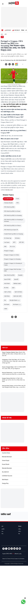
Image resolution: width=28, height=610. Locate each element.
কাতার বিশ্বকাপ (7, 284)
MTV (14, 242)
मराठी (10, 554)
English (4, 554)
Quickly (8, 30)
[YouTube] (9, 548)
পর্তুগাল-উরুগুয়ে (7, 296)
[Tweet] (16, 317)
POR (5, 247)
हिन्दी (7, 554)
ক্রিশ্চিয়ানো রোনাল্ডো (17, 284)
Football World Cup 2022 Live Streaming (13, 234)
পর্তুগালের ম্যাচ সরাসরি (17, 296)
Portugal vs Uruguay (8, 251)
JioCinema (17, 238)
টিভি (19, 534)
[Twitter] (6, 548)
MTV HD (21, 242)
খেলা (5, 34)
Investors (22, 559)
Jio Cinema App (7, 238)
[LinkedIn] (14, 548)
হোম (2, 34)
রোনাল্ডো (5, 309)
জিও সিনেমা (6, 288)
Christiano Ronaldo (8, 203)
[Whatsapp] (13, 64)
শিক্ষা (2, 534)
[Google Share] (19, 65)
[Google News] (17, 548)
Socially (17, 30)
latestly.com (8, 190)
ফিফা (5, 300)
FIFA (17, 203)
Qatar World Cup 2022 (9, 275)
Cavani (17, 199)
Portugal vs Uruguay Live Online (11, 255)
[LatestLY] (13, 4)
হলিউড (19, 531)
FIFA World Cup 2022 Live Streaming (13, 215)
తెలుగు (16, 554)
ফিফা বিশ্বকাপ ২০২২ (17, 305)
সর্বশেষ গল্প (5, 348)
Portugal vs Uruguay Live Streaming (12, 259)
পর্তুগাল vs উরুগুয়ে (7, 292)
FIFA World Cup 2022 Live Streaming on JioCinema (13, 220)
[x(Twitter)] (9, 64)
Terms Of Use (10, 559)
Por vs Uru (12, 247)
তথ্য (2, 531)
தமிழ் (20, 554)
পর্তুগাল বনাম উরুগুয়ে (18, 292)
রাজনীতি (3, 529)
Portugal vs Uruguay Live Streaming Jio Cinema (13, 264)
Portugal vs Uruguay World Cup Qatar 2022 (12, 270)
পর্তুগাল (13, 288)
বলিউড (19, 529)
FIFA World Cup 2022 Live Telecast (12, 226)
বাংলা (13, 554)
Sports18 (16, 279)
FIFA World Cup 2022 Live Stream (12, 211)
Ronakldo (20, 275)
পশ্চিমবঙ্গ (22, 30)
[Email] (20, 548)
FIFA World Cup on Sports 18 (11, 230)
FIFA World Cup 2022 (9, 207)
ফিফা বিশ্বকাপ (6, 305)
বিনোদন (19, 527)
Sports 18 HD (7, 279)
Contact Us (17, 559)
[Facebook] (6, 64)
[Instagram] (11, 548)
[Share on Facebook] (12, 317)
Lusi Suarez (6, 242)
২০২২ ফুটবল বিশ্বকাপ (8, 199)
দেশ (26, 30)
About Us (4, 559)
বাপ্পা (3, 61)
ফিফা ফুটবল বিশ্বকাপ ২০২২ (15, 300)
